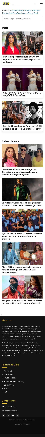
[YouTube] (13, 415)
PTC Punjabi (26, 424)
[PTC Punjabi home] (12, 4)
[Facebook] (3, 415)
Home (6, 19)
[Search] (34, 3)
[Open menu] (41, 3)
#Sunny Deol (32, 13)
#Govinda (14, 10)
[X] (8, 415)
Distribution (9, 385)
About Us (8, 371)
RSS (6, 392)
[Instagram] (17, 415)
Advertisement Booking (14, 381)
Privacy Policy (10, 378)
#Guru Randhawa (18, 13)
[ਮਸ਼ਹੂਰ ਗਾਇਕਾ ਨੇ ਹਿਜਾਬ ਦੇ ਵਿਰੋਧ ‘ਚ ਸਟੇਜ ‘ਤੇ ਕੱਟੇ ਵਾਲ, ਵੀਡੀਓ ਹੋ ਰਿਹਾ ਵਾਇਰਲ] (22, 79)
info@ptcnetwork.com (9, 411)
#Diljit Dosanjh (25, 10)
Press (6, 388)
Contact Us (9, 374)
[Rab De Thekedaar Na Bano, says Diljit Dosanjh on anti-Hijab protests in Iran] (22, 112)
